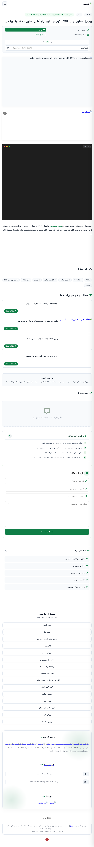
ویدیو (79, 14)
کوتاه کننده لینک (47, 687)
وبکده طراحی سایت (47, 666)
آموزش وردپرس (79, 566)
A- (51, 42)
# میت (88, 285)
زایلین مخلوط (47, 722)
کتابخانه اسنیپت (79, 580)
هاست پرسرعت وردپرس (76, 587)
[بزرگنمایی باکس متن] (8, 504)
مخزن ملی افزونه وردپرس (75, 559)
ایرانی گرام (47, 715)
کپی (87, 147)
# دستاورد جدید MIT (11, 280)
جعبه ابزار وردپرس (78, 573)
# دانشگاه (26, 280)
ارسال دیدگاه (48, 532)
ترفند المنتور (47, 625)
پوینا (71, 826)
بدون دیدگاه (39, 34)
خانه (87, 14)
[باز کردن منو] (4, 3)
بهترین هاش (47, 701)
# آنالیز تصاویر (65, 280)
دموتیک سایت (47, 694)
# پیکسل (37, 280)
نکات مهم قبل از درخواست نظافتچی (47, 680)
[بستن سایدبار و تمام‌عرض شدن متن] (6, 550)
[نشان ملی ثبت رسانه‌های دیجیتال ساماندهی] (43, 802)
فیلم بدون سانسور (47, 673)
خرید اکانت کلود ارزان (47, 708)
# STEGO (77, 280)
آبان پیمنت (47, 646)
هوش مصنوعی (55, 226)
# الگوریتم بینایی (50, 280)
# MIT (88, 280)
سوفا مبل (47, 632)
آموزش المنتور (47, 653)
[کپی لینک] (8, 48)
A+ (43, 42)
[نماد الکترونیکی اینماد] (53, 802)
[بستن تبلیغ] (5, 113)
